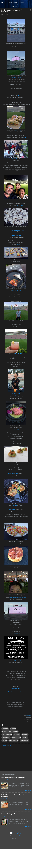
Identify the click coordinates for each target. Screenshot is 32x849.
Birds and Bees (19, 353)
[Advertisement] (16, 758)
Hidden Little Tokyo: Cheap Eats (10, 814)
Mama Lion (21, 467)
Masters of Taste (16, 77)
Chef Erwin (12, 509)
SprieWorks (18, 130)
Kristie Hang (20, 205)
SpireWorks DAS (24, 740)
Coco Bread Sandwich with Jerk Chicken (13, 777)
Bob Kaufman (5, 728)
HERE (19, 95)
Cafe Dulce (12, 543)
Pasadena (25, 737)
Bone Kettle (14, 505)
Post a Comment (7, 745)
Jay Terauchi (28, 715)
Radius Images (19, 835)
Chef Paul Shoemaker (16, 235)
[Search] (30, 3)
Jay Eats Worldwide (16, 2)
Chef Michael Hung (13, 473)
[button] (30, 10)
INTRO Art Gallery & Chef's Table (16, 230)
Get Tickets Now (16, 660)
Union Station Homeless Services (18, 90)
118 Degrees (15, 395)
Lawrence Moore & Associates (16, 690)
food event (13, 728)
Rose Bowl (4, 740)
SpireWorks (14, 158)
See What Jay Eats (13, 740)
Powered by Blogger (17, 833)
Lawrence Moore (6, 737)
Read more (28, 790)
